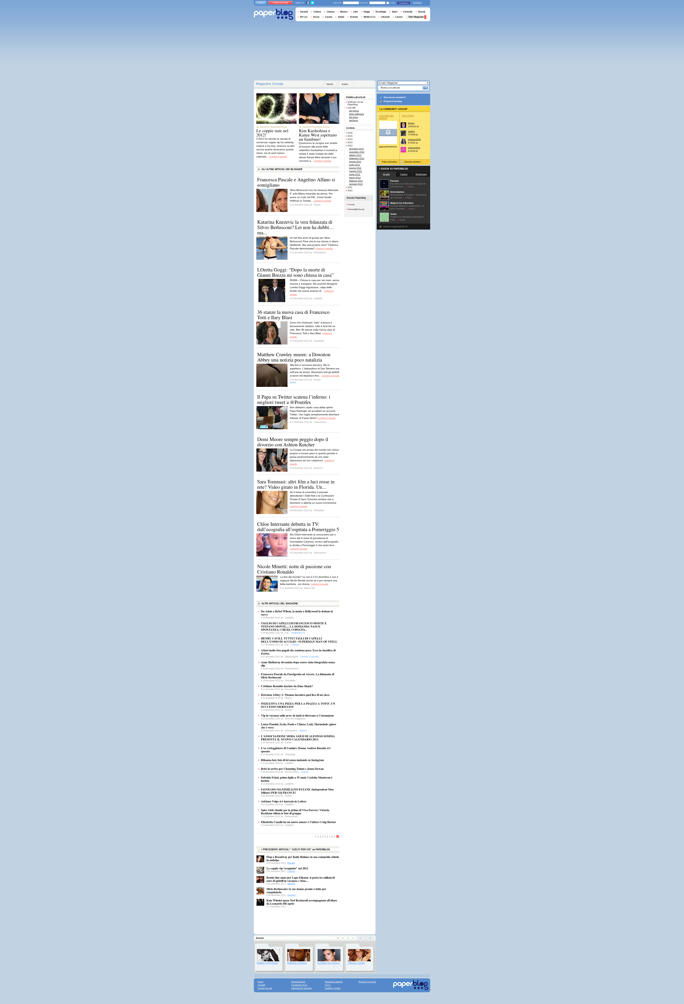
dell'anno (353, 120)
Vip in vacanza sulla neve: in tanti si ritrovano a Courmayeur (297, 715)
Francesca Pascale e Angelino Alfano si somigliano (296, 182)
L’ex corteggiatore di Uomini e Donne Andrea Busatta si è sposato (296, 749)
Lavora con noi (265, 988)
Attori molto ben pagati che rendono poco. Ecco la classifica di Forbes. (298, 651)
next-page (370, 938)
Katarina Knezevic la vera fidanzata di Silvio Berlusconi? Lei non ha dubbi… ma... (295, 227)
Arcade (386, 174)
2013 (350, 142)
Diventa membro (413, 162)
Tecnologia (380, 12)
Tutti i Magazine (416, 17)
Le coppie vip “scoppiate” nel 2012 (287, 868)
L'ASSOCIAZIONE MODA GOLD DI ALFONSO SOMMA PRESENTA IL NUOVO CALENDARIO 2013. (298, 737)
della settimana (356, 114)
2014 (350, 139)
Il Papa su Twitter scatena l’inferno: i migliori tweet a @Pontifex (293, 399)
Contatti (261, 985)
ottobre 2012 (355, 155)
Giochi (330, 84)
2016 (350, 133)
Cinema (291, 871)
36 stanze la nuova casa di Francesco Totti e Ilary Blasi (293, 314)
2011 (350, 187)
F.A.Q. (328, 985)
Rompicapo (421, 174)
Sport (394, 12)
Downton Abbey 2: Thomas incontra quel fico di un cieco (295, 695)
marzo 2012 (355, 178)
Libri (355, 12)
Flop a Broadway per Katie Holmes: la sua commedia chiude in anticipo (302, 858)
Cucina (328, 17)
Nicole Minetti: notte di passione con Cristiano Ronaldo (294, 569)
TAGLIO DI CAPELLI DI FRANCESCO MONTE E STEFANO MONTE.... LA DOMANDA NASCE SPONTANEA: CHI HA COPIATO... (294, 626)
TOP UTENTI (408, 116)
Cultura (317, 12)
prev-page (361, 938)
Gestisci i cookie (333, 988)
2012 (350, 145)
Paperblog (273, 14)
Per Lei (303, 17)
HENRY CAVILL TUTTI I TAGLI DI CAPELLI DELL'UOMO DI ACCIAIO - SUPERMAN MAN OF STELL (299, 640)
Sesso (316, 17)
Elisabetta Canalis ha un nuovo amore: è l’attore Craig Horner (298, 822)
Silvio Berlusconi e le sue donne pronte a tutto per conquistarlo (296, 890)
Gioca (410, 187)
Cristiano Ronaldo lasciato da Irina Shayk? (287, 686)
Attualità (291, 863)
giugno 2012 (355, 168)
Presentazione (298, 982)
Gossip (351, 204)
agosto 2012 (355, 161)
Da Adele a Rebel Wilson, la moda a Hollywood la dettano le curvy (297, 612)
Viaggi (366, 12)
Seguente (337, 836)
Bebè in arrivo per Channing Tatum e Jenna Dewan (292, 769)
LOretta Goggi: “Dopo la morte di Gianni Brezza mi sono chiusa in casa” (295, 272)
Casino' (404, 174)
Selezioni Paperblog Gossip (273, 127)
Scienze (354, 17)
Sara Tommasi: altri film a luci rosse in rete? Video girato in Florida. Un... (296, 484)
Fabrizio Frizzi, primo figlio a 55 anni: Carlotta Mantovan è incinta (296, 779)
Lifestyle (385, 17)
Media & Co (369, 17)
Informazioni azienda (301, 988)
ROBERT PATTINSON (267, 963)
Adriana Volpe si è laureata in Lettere (283, 801)
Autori (345, 84)
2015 (350, 136)
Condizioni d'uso (299, 985)
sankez (411, 131)
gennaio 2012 (356, 184)
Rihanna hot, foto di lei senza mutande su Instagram (292, 760)
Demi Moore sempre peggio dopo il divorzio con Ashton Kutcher (292, 442)
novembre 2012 (356, 152)
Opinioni (291, 895)
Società (304, 12)
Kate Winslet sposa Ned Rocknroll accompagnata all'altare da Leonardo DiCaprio (301, 902)
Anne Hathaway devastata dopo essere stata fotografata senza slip (298, 663)
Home (260, 3)
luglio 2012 (354, 165)
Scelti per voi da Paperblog (355, 103)
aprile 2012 (354, 174)
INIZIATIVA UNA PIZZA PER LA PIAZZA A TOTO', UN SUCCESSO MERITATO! (298, 705)
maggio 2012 (355, 171)
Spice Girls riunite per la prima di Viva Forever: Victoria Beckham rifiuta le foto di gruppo (295, 811)
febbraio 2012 (356, 181)
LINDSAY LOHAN (356, 963)
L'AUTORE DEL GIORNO (386, 117)
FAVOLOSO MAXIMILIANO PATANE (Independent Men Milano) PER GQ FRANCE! (297, 791)
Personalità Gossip (356, 209)
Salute (341, 17)
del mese (353, 117)
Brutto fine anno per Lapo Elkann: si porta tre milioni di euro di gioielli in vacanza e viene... (300, 879)
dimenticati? (417, 3)
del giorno (354, 111)
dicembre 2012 (356, 149)
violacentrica (414, 148)
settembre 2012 (356, 158)
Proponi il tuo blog (393, 101)
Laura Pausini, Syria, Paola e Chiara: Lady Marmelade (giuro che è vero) (298, 725)
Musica (344, 12)
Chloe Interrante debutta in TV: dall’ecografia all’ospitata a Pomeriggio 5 (298, 526)
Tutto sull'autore (389, 162)
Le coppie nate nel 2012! (272, 133)
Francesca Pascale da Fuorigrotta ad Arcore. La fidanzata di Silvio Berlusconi (297, 675)
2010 (350, 190)
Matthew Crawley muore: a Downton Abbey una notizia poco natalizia (293, 357)
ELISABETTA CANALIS (328, 963)
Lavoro (399, 17)
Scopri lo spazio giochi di (395, 226)
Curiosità (407, 12)
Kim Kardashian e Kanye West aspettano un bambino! (318, 135)
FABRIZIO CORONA (297, 963)
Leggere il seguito (278, 156)
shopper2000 (414, 139)
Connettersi (404, 3)
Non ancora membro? (395, 97)
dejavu (411, 123)
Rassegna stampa (334, 982)
